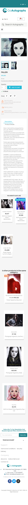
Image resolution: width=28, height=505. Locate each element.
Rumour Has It (14, 368)
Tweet (10, 95)
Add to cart (14, 87)
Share (6, 95)
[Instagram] (18, 481)
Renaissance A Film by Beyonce (14, 295)
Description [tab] (8, 121)
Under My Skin (7, 248)
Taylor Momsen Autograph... (21, 212)
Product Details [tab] (9, 124)
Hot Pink (14, 405)
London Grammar (7, 211)
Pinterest (14, 95)
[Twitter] (14, 481)
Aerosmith (14, 332)
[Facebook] (10, 481)
